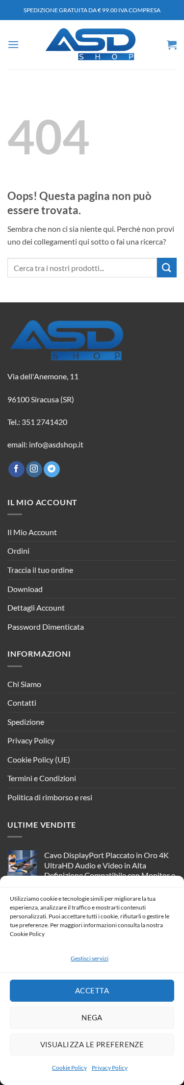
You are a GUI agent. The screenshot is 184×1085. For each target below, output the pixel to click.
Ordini (18, 550)
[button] (13, 44)
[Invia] (167, 267)
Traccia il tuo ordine (40, 569)
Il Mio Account (32, 532)
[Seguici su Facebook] (16, 469)
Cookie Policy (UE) (38, 759)
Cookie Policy (69, 1067)
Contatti (21, 702)
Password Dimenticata (45, 626)
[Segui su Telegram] (52, 469)
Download (25, 588)
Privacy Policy (110, 1067)
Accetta (92, 990)
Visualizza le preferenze (92, 1044)
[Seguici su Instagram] (34, 469)
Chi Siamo (24, 684)
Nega (92, 1017)
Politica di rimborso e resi (49, 797)
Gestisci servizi (89, 958)
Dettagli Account (36, 607)
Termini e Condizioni (41, 778)
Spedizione (25, 721)
